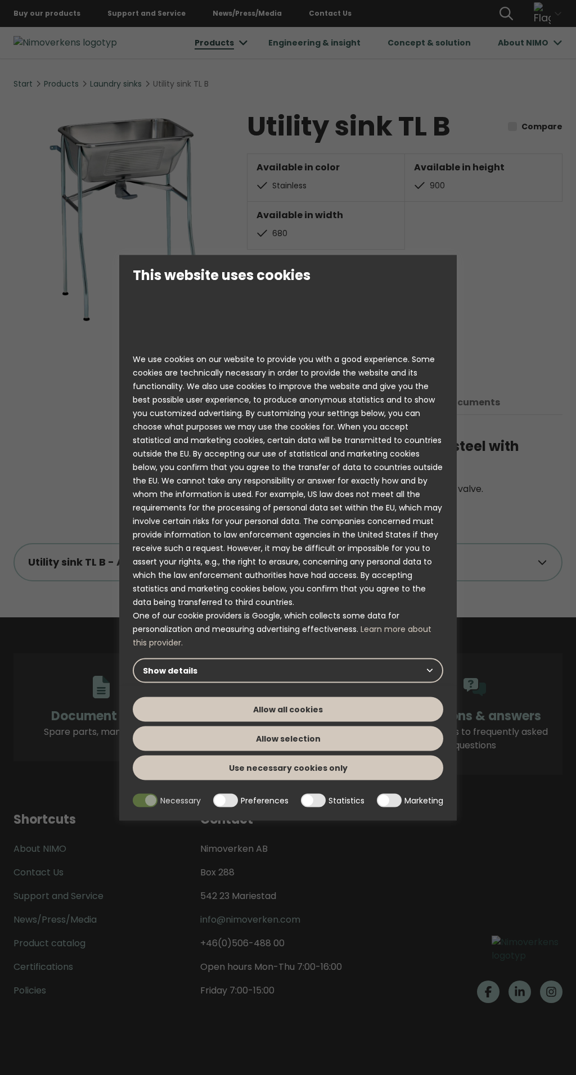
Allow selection (288, 738)
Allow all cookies (288, 709)
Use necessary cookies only (288, 768)
